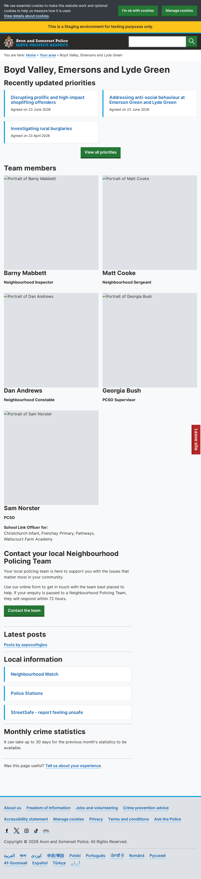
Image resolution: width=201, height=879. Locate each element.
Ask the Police (167, 819)
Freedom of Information (48, 807)
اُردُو (76, 862)
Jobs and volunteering (97, 807)
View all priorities (101, 152)
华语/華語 (55, 855)
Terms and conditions (128, 819)
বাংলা (23, 855)
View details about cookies (26, 16)
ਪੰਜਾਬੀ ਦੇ (117, 855)
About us (12, 807)
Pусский (158, 855)
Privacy (96, 819)
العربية (9, 855)
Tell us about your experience (73, 765)
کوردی (36, 855)
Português (95, 855)
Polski (75, 855)
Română (136, 855)
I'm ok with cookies (138, 10)
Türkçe (59, 862)
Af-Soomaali (15, 862)
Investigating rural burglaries (41, 128)
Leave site (196, 441)
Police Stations (27, 693)
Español (40, 862)
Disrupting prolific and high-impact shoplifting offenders (48, 100)
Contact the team (24, 610)
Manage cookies (179, 10)
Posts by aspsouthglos (25, 644)
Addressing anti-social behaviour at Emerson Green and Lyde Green (147, 100)
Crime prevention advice (146, 807)
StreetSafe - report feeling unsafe (47, 712)
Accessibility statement (26, 819)
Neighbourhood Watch (34, 674)
